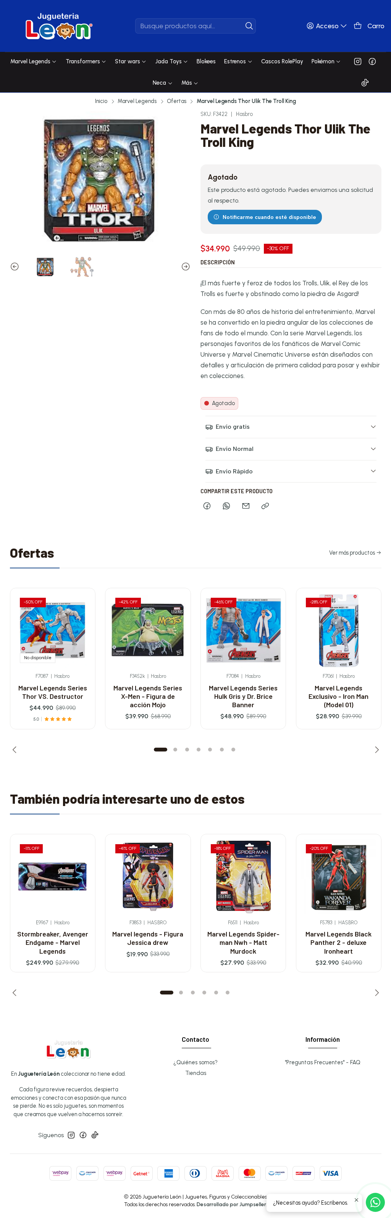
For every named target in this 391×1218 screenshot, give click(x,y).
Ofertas (176, 101)
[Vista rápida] (80, 639)
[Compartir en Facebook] (207, 506)
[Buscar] (249, 26)
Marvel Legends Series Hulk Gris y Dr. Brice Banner (243, 696)
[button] (160, 749)
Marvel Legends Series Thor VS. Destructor (52, 692)
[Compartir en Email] (245, 506)
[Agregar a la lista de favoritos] (80, 617)
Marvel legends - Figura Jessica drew (147, 938)
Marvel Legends (137, 101)
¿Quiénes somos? (195, 1062)
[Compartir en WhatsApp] (226, 506)
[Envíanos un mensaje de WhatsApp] (375, 1202)
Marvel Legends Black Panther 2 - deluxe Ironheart (338, 942)
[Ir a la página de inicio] (59, 26)
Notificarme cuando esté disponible (269, 217)
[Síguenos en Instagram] (358, 61)
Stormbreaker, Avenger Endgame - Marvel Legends (52, 942)
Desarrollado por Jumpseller (231, 1204)
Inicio (101, 101)
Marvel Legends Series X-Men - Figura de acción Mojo (147, 696)
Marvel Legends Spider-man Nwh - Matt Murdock (243, 942)
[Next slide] (185, 267)
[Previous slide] (15, 267)
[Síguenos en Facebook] (372, 61)
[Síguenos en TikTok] (365, 82)
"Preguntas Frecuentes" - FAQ (322, 1062)
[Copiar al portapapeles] (265, 506)
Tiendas (195, 1073)
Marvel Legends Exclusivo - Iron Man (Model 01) (338, 696)
